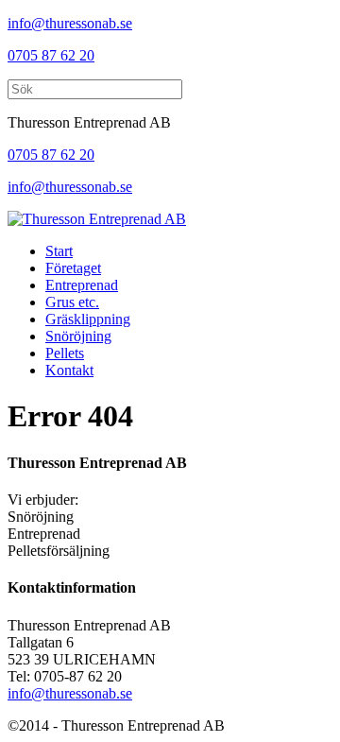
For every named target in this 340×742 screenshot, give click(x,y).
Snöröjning (78, 336)
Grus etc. (72, 302)
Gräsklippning (87, 319)
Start (59, 251)
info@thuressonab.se (70, 23)
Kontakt (69, 370)
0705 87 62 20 (51, 55)
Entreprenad (81, 285)
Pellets (64, 353)
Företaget (73, 268)
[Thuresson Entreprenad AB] (97, 219)
